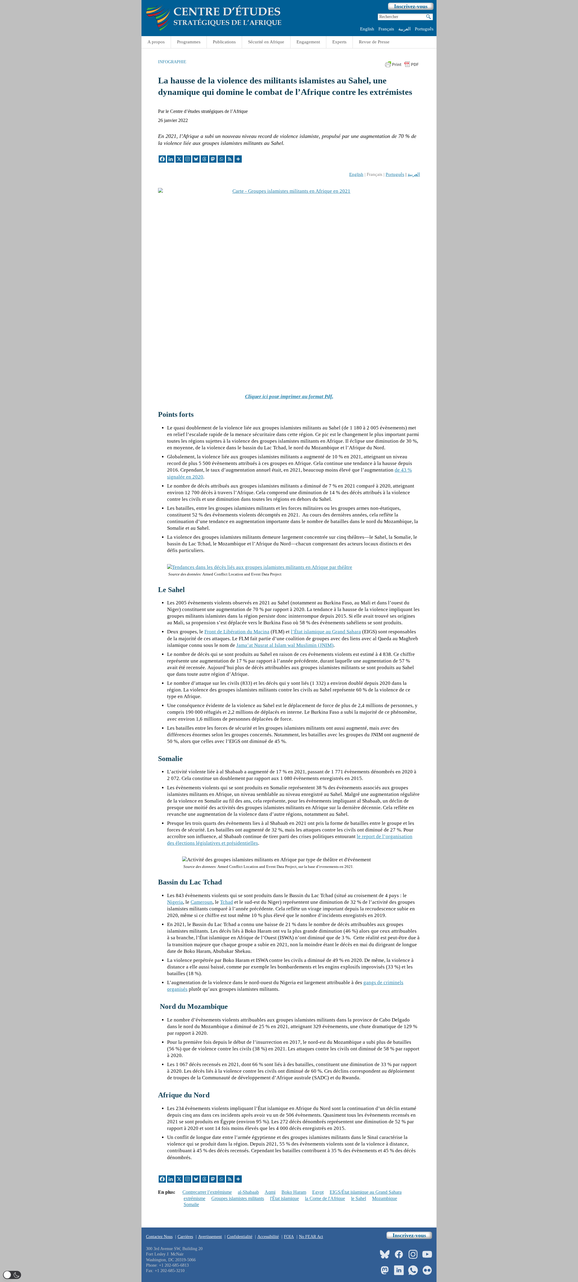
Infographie (172, 61)
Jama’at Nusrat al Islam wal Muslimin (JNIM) (285, 645)
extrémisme (194, 1198)
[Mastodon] (212, 159)
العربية (404, 29)
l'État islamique (284, 1198)
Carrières (185, 1236)
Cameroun (202, 902)
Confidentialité (239, 1236)
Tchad (226, 902)
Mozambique (384, 1198)
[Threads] (204, 159)
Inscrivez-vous (410, 6)
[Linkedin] (170, 159)
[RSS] (229, 159)
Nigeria (175, 902)
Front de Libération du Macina (236, 632)
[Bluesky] (196, 159)
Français (386, 29)
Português (424, 29)
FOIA (289, 1236)
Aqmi (270, 1192)
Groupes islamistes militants (237, 1198)
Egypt (318, 1192)
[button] (12, 1275)
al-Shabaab (248, 1192)
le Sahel (358, 1198)
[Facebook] (162, 159)
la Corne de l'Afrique (325, 1198)
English (367, 29)
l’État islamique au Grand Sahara (326, 632)
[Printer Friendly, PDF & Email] (402, 66)
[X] (179, 159)
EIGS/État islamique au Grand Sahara (366, 1192)
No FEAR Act (311, 1236)
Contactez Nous (159, 1236)
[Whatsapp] (221, 159)
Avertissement (210, 1236)
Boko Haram (293, 1192)
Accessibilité (268, 1236)
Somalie (191, 1204)
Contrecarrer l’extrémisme (207, 1192)
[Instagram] (187, 159)
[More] (238, 159)
